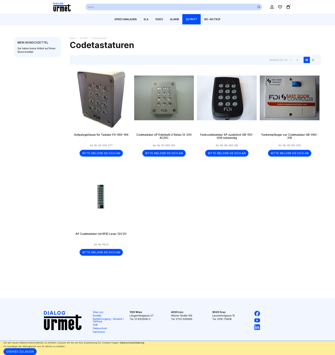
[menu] (167, 19)
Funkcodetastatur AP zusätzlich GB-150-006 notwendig (227, 101)
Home (72, 38)
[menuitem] (125, 19)
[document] (167, 348)
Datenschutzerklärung (132, 342)
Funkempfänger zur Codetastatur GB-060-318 (289, 101)
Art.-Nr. (284, 60)
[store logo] (62, 6)
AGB (95, 324)
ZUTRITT (84, 38)
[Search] (258, 7)
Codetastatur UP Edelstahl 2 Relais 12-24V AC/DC (164, 101)
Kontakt (97, 315)
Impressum (99, 331)
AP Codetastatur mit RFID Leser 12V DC (101, 200)
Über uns (98, 312)
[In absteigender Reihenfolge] (297, 60)
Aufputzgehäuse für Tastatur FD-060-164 (101, 101)
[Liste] (313, 60)
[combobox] (173, 7)
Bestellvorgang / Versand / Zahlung (108, 320)
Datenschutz (100, 328)
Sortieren (274, 60)
